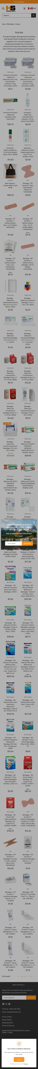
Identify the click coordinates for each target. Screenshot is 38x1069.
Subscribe (27, 543)
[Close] (34, 522)
